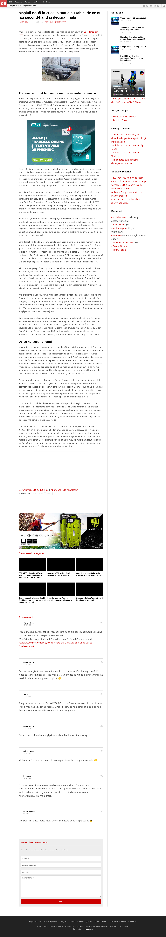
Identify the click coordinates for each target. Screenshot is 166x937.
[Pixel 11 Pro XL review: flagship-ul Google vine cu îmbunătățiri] (115, 56)
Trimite (61, 901)
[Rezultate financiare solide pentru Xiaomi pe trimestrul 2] (115, 37)
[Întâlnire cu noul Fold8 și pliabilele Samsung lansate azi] (61, 589)
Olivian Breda (28, 623)
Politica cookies (100, 921)
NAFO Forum (120, 249)
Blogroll (64, 921)
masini (41, 494)
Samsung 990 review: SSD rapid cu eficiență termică (58, 574)
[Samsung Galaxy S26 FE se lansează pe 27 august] (115, 28)
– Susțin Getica (119, 246)
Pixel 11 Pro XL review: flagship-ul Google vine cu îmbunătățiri (131, 58)
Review (27, 2)
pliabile (49, 494)
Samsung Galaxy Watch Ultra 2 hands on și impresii (89, 599)
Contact (124, 921)
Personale (18, 2)
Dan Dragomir (29, 662)
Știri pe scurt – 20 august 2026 (133, 47)
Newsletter (46, 2)
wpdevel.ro (89, 929)
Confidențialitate (85, 921)
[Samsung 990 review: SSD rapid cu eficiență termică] (61, 564)
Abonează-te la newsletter (64, 489)
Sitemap (73, 921)
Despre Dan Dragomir (37, 921)
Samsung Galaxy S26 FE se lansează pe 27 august (132, 29)
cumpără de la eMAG (124, 116)
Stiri (10, 2)
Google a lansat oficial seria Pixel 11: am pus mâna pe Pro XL (89, 575)
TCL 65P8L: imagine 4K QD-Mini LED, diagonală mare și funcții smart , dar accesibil (30, 575)
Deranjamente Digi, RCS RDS (33, 489)
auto (34, 494)
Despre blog (52, 921)
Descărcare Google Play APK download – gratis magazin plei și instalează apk (128, 138)
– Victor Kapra (118, 228)
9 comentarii (62, 22)
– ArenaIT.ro (117, 224)
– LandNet (116, 235)
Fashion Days (120, 120)
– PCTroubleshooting (122, 242)
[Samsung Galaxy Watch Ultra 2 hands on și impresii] (89, 589)
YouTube (36, 2)
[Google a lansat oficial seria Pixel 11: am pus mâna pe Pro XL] (89, 564)
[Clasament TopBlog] (129, 260)
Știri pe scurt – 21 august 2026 (133, 18)
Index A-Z (133, 921)
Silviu (25, 694)
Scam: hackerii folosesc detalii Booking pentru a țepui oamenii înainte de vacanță (32, 600)
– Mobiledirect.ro (120, 217)
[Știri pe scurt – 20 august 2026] (115, 47)
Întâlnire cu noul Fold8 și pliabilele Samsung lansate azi (60, 599)
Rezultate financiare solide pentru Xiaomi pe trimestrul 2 (132, 38)
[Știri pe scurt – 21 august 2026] (115, 18)
